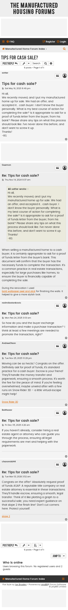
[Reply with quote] (57, 75)
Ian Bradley (21, 585)
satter (5, 73)
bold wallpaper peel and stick (18, 291)
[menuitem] (10, 41)
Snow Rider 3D (10, 402)
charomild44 (9, 462)
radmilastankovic (11, 303)
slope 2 (6, 516)
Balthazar (7, 410)
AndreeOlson (9, 343)
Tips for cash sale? (19, 57)
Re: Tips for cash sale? (20, 175)
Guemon (6, 165)
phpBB (44, 585)
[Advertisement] (34, 27)
